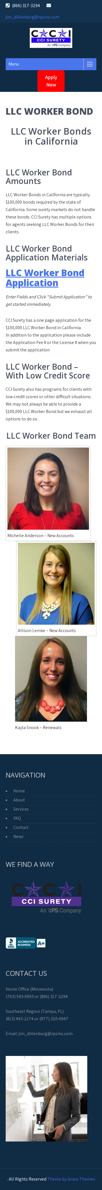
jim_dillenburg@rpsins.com (33, 17)
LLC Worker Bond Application (45, 277)
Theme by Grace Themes (71, 1179)
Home (19, 791)
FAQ (17, 818)
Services (21, 809)
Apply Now (51, 81)
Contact (21, 827)
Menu (13, 64)
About (19, 800)
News (18, 836)
